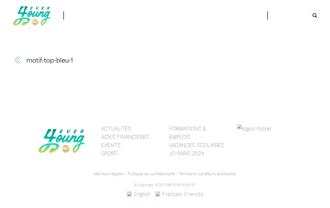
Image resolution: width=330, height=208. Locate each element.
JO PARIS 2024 (186, 153)
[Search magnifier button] (315, 15)
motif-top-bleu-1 (49, 61)
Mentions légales (109, 173)
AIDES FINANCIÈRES (125, 137)
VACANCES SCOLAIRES (196, 145)
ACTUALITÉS (116, 129)
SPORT (109, 153)
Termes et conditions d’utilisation (207, 173)
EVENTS (110, 145)
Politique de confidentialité (151, 173)
